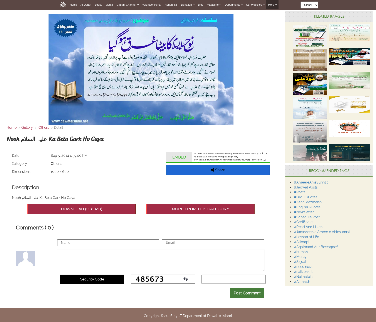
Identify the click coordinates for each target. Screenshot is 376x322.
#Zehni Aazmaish (308, 202)
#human (301, 252)
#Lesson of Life (306, 237)
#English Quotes (307, 207)
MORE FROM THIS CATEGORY (200, 209)
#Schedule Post (307, 217)
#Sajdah (300, 262)
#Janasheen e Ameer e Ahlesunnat (322, 232)
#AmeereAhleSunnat (311, 182)
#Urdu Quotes (305, 197)
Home (73, 4)
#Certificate (303, 222)
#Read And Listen (308, 227)
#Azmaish (302, 282)
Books (98, 4)
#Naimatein (303, 277)
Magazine (213, 4)
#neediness (303, 267)
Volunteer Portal (151, 4)
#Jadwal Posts (306, 187)
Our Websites (254, 4)
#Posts (299, 192)
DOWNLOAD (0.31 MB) (81, 209)
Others (43, 127)
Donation (187, 4)
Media (109, 4)
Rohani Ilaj (171, 4)
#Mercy (300, 257)
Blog (200, 4)
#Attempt (301, 242)
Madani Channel (126, 4)
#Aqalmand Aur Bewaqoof (316, 247)
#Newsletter (304, 212)
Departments (233, 4)
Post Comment (247, 293)
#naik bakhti (303, 272)
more (271, 4)
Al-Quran (86, 4)
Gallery (27, 127)
